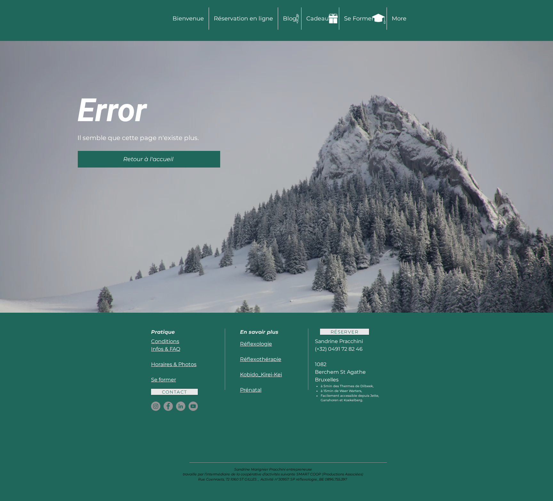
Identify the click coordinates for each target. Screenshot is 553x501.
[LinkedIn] (180, 406)
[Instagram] (155, 406)
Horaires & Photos (173, 364)
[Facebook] (168, 406)
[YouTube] (193, 406)
